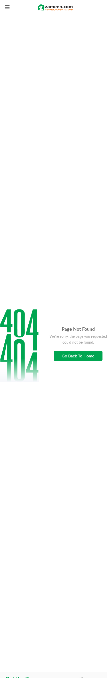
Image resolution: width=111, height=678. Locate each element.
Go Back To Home (78, 355)
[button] (19, 345)
